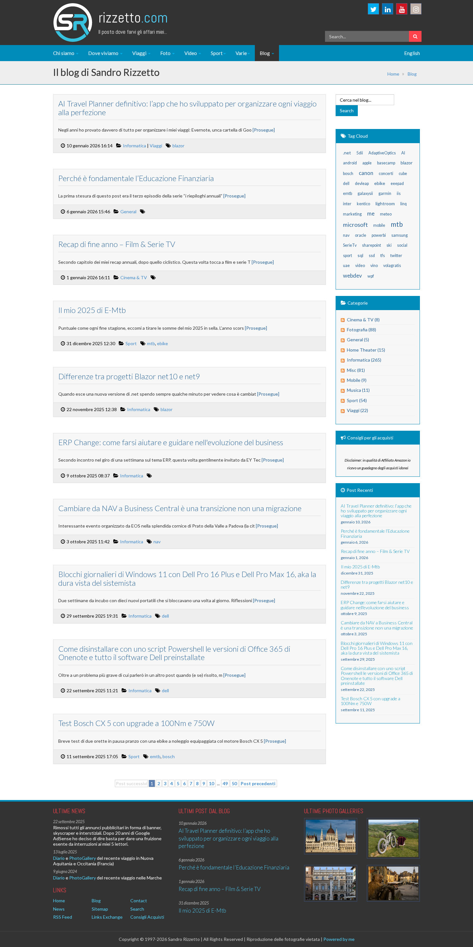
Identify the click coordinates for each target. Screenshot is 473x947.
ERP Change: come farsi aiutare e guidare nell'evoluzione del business (170, 442)
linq (403, 203)
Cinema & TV (133, 277)
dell (165, 616)
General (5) (358, 339)
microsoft (355, 224)
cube (403, 173)
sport (347, 255)
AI (403, 153)
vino (374, 265)
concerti (386, 173)
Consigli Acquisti (147, 917)
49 (225, 783)
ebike (162, 343)
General (128, 211)
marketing (352, 214)
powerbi (379, 235)
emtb (155, 756)
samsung (399, 235)
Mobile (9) (356, 380)
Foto (166, 53)
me (371, 213)
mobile (379, 225)
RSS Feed (62, 917)
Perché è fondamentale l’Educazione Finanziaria (136, 178)
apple (367, 163)
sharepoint (371, 245)
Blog (265, 53)
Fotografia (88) (361, 329)
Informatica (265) (364, 360)
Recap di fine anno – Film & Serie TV (116, 244)
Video (191, 53)
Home (393, 74)
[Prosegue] (264, 130)
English (412, 53)
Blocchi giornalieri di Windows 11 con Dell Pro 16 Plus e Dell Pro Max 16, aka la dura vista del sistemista (187, 578)
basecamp (386, 163)
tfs (382, 255)
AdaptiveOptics (382, 153)
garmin (384, 193)
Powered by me (339, 939)
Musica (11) (358, 390)
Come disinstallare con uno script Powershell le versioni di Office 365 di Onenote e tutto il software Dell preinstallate (174, 653)
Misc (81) (356, 370)
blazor (178, 145)
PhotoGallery (82, 858)
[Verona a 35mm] (330, 883)
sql (360, 255)
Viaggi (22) (357, 410)
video (360, 265)
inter (347, 203)
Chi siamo (64, 53)
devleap (362, 183)
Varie (241, 53)
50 (234, 783)
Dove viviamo (103, 53)
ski (389, 245)
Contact (138, 900)
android (350, 163)
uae (346, 265)
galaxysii (365, 193)
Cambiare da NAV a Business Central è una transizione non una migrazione (179, 508)
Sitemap (100, 909)
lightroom (385, 203)
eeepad (397, 183)
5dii (360, 153)
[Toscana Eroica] (393, 838)
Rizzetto (133, 17)
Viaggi (139, 53)
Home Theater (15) (366, 350)
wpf (370, 276)
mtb (151, 343)
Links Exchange (107, 917)
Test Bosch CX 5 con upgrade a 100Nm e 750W (136, 723)
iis (399, 193)
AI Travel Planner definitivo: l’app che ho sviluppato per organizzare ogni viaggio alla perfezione (187, 107)
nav (157, 541)
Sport (217, 53)
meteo (386, 214)
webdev (352, 275)
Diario (59, 858)
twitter (396, 255)
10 (211, 783)
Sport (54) (357, 400)
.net (347, 152)
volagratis (392, 265)
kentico (363, 203)
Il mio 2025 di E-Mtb (92, 310)
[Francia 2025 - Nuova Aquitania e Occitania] (393, 883)
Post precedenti (258, 783)
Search (137, 909)
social (402, 245)
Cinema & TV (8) (363, 319)
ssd (372, 255)
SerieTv (350, 245)
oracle (360, 235)
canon (366, 173)
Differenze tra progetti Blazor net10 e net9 (129, 376)
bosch (168, 756)
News (59, 909)
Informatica (134, 145)
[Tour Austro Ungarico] (330, 836)
